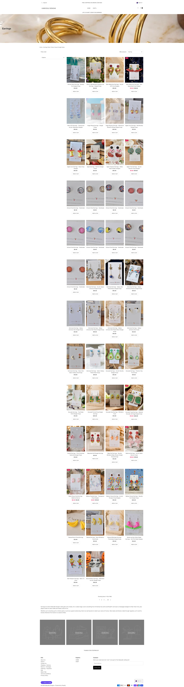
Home (41, 47)
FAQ (42, 670)
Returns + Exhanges (46, 666)
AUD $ (140, 2)
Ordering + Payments (46, 668)
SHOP (94, 8)
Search (42, 661)
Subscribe (97, 667)
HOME (88, 8)
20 (108, 600)
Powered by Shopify (60, 685)
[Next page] (111, 600)
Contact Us (43, 663)
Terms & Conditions (46, 673)
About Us (43, 660)
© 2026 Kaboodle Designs (47, 685)
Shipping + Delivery (46, 665)
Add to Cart (76, 91)
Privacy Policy (44, 675)
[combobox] (57, 2)
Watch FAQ (43, 672)
